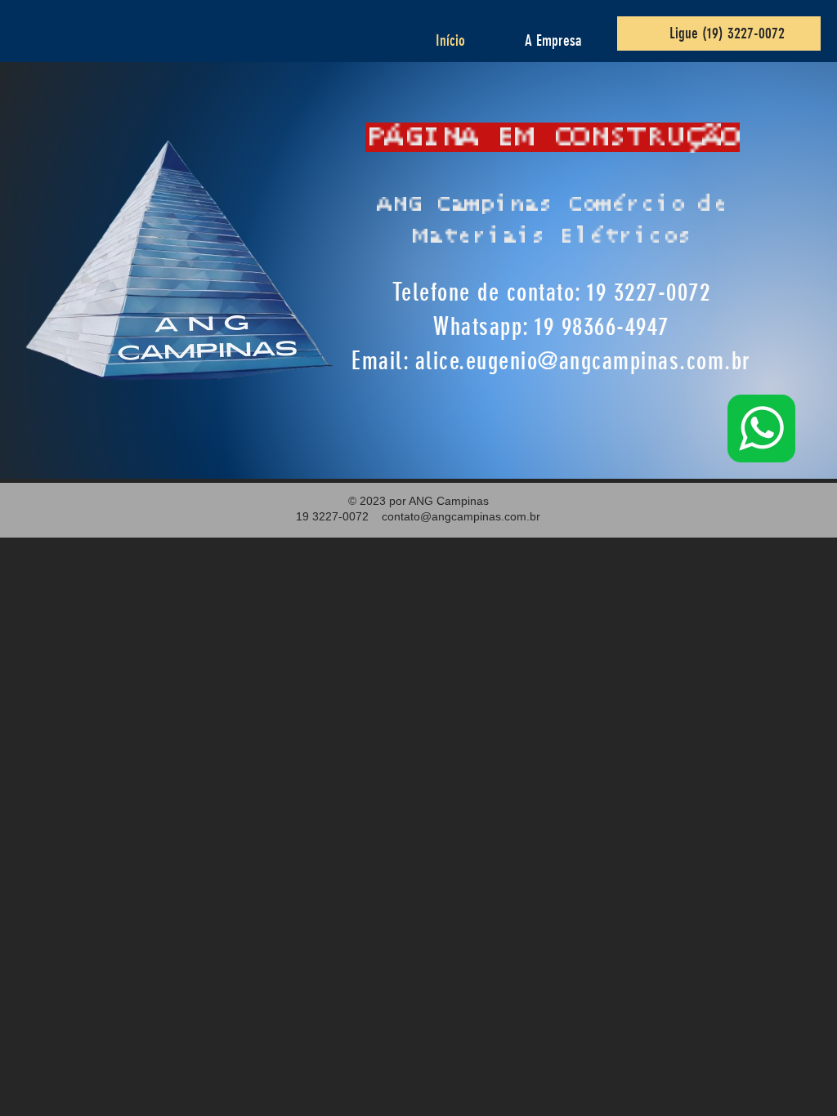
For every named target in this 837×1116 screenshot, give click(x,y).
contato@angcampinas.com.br (461, 516)
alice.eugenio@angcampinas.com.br (583, 361)
